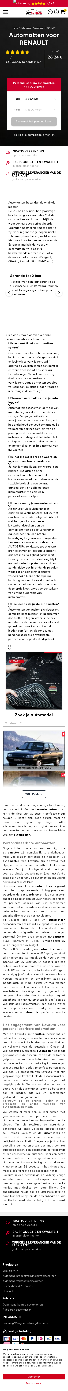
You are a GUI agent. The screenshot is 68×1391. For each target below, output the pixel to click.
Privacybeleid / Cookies (17, 1286)
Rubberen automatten (17, 1310)
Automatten (26, 28)
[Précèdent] (9, 292)
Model (17, 110)
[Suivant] (58, 292)
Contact (8, 1291)
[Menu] (13, 12)
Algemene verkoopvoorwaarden (23, 1281)
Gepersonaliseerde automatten (23, 1304)
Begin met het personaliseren (34, 121)
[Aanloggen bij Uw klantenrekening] (56, 12)
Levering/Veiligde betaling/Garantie (25, 1323)
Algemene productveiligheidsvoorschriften (29, 1276)
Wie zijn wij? (10, 1271)
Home (15, 28)
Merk (16, 99)
